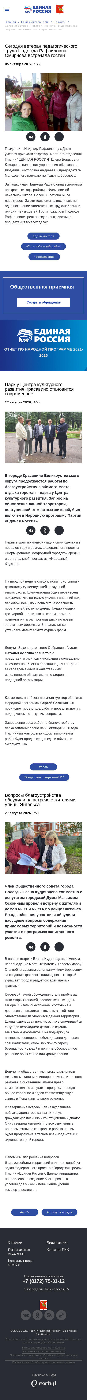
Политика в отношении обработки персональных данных (43, 1357)
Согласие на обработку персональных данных (43, 1362)
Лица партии (56, 1242)
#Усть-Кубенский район (43, 246)
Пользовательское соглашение (43, 1347)
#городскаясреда (59, 1212)
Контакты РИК (58, 1250)
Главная (10, 21)
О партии (15, 1242)
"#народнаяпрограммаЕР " (44, 777)
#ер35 (43, 766)
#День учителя (43, 236)
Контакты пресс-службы (20, 1262)
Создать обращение (44, 302)
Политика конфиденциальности (43, 1351)
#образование (44, 256)
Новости (60, 21)
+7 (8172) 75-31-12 (44, 1281)
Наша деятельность (35, 21)
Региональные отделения (19, 1251)
